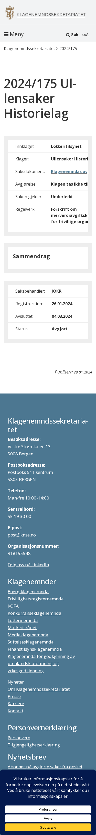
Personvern (19, 738)
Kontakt (15, 711)
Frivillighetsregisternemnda (36, 599)
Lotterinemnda (23, 620)
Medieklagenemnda (28, 635)
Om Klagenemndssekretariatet (39, 689)
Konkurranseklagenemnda (34, 613)
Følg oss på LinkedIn (28, 565)
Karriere (16, 703)
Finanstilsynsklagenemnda (35, 649)
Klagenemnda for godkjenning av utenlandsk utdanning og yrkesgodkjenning (41, 663)
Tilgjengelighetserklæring (34, 745)
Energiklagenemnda (28, 591)
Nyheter (16, 682)
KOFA (13, 606)
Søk (75, 34)
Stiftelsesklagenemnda (31, 642)
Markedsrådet (22, 627)
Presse (14, 696)
